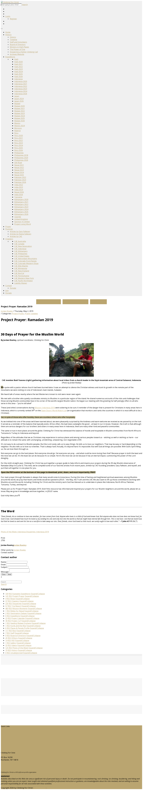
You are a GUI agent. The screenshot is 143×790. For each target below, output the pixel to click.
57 (6, 606)
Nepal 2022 (19, 167)
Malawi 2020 (19, 106)
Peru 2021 (18, 138)
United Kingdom (21, 219)
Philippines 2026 (21, 160)
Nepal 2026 (19, 192)
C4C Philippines (20, 253)
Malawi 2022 (19, 111)
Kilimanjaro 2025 (21, 212)
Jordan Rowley (7, 311)
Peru (16, 133)
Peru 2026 (18, 150)
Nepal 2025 (19, 175)
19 (6, 650)
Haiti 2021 (18, 64)
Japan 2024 (19, 98)
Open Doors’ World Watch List (53, 410)
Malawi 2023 (19, 113)
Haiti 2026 (18, 76)
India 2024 (18, 189)
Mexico (17, 123)
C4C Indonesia (20, 248)
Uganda (17, 217)
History (8, 34)
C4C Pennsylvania (21, 276)
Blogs (5, 741)
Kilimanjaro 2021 (21, 202)
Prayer (8, 226)
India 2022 (18, 185)
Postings (9, 229)
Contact (8, 285)
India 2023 (18, 187)
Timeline (13, 39)
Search (25, 4)
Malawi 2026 (19, 121)
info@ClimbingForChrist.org (12, 768)
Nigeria (17, 130)
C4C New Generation (23, 246)
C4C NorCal (19, 273)
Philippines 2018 (21, 155)
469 (6, 608)
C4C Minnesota (20, 268)
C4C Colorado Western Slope (26, 263)
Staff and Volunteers (18, 42)
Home (7, 32)
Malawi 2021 (19, 108)
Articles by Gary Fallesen (20, 231)
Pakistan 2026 (20, 182)
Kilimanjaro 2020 (21, 199)
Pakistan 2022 (20, 177)
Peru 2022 (18, 140)
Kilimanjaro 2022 (21, 204)
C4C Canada (19, 244)
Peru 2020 (18, 135)
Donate (13, 288)
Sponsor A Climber (22, 221)
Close (3, 574)
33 (6, 645)
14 (6, 640)
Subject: (4, 567)
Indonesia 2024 (20, 91)
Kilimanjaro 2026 (21, 214)
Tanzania (18, 197)
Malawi (17, 103)
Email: (3, 564)
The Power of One (17, 49)
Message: (5, 572)
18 (6, 621)
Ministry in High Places (19, 47)
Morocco (18, 128)
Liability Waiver (20, 283)
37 (6, 601)
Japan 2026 (19, 101)
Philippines (19, 153)
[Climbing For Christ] (10, 2)
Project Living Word (22, 224)
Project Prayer (18, 313)
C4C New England (21, 271)
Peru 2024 (18, 145)
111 (6, 630)
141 (6, 596)
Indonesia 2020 (20, 81)
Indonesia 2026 (20, 93)
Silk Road (18, 162)
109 (6, 593)
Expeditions (10, 57)
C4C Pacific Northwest (23, 280)
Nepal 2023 (19, 170)
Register (13, 19)
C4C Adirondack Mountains (25, 258)
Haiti (16, 59)
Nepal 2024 (19, 172)
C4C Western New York (24, 278)
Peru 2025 (18, 148)
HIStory (6, 733)
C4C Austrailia (20, 241)
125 (6, 648)
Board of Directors (17, 44)
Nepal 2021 (19, 165)
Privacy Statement (54, 788)
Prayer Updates (31, 313)
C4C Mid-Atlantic (21, 266)
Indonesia (18, 79)
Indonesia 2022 (20, 86)
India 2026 (18, 194)
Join (7, 290)
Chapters (9, 239)
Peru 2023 (18, 143)
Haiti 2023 (18, 69)
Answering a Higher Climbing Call (24, 52)
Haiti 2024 (18, 71)
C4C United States (21, 256)
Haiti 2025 (18, 74)
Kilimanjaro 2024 (21, 209)
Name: (3, 562)
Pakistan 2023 (20, 180)
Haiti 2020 (18, 62)
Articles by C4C (16, 236)
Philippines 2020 (21, 157)
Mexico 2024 (19, 125)
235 (6, 603)
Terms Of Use (40, 788)
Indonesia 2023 (20, 89)
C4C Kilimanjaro (20, 251)
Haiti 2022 (18, 66)
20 (6, 638)
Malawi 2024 (19, 116)
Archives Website (17, 54)
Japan (16, 96)
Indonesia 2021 (20, 84)
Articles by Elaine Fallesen (20, 234)
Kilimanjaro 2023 (21, 207)
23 (6, 618)
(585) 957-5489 (7, 764)
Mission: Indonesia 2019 (45, 407)
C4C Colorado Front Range (25, 261)
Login (7, 16)
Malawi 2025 (19, 118)
